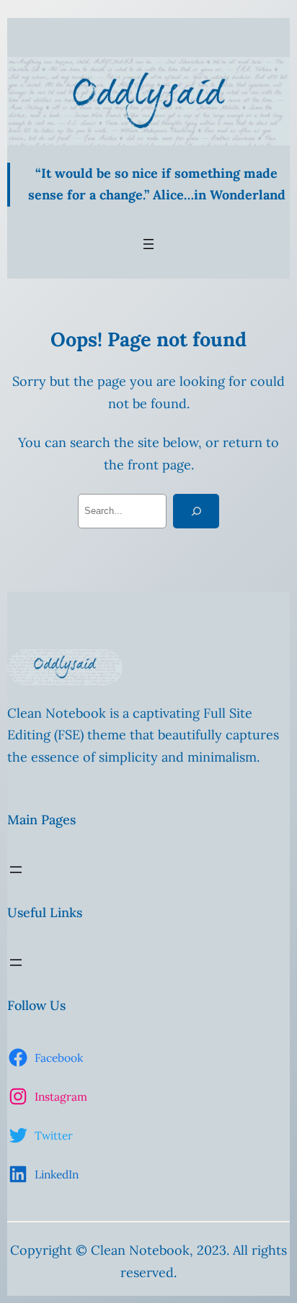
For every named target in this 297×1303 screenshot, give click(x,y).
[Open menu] (148, 244)
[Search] (196, 511)
